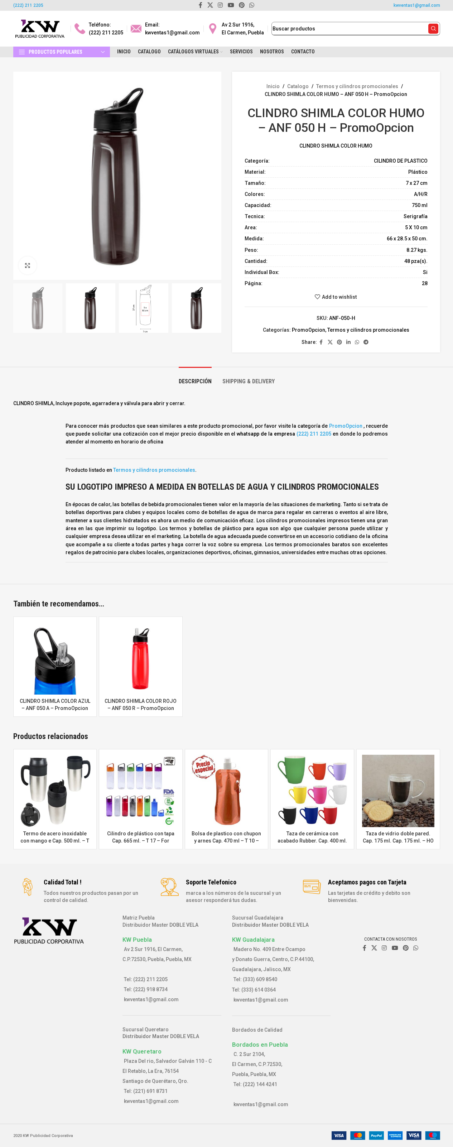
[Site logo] (40, 28)
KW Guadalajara (253, 939)
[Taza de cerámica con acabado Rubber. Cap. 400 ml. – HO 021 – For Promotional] (312, 791)
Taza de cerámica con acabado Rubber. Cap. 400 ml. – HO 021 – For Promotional (312, 840)
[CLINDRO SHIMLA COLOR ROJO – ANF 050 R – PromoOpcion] (141, 658)
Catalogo (298, 86)
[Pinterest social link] (339, 342)
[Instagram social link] (384, 948)
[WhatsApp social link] (357, 342)
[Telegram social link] (366, 342)
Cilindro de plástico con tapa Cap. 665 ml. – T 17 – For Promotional (140, 840)
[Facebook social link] (321, 342)
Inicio (273, 86)
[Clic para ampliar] (28, 265)
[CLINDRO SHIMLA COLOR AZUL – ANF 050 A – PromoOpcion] (55, 658)
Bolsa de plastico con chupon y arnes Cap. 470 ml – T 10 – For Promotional (226, 840)
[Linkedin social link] (348, 342)
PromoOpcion (308, 330)
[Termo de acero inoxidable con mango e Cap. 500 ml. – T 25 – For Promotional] (55, 791)
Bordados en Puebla (260, 1044)
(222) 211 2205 (28, 5)
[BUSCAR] (433, 29)
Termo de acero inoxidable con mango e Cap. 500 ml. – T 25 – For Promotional (54, 840)
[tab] (195, 378)
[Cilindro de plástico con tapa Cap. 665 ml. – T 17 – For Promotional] (141, 791)
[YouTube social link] (394, 948)
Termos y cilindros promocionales (357, 86)
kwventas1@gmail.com (417, 5)
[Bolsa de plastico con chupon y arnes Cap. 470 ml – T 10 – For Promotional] (227, 791)
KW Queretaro (142, 1051)
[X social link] (330, 342)
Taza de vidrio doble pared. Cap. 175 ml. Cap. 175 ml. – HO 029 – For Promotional (398, 840)
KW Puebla (137, 939)
